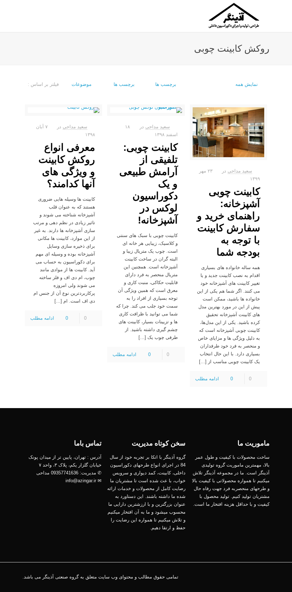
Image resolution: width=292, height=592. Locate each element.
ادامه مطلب (207, 378)
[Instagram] (215, 576)
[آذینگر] (234, 16)
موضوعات (82, 84)
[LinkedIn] (234, 576)
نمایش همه (246, 84)
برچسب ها (123, 84)
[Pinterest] (224, 576)
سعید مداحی (240, 171)
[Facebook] (243, 576)
